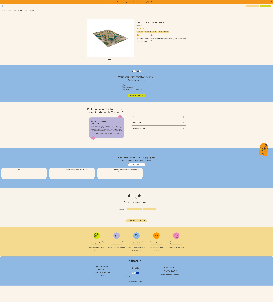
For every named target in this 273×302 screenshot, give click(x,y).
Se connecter (252, 6)
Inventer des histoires (150, 31)
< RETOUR (4, 12)
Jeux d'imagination (164, 31)
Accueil (3, 10)
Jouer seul (140, 31)
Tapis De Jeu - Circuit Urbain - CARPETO (23, 10)
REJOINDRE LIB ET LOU (136, 95)
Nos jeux (9, 10)
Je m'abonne (265, 6)
